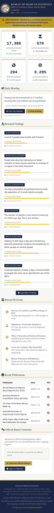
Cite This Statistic (15, 111)
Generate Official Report (19, 463)
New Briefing (35, 111)
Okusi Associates (35, 507)
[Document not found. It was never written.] (48, 389)
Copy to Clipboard (15, 468)
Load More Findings (28, 293)
